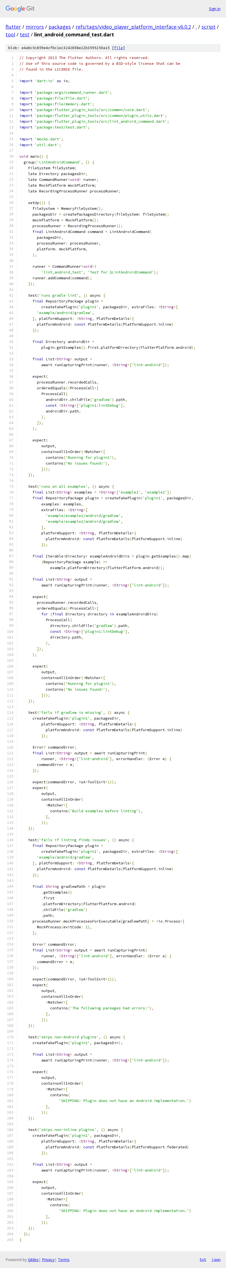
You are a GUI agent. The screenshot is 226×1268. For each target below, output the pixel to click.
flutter (13, 26)
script (208, 26)
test (24, 34)
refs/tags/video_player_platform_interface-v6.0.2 (133, 26)
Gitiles (33, 1259)
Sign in (214, 8)
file (118, 47)
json (216, 1259)
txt (203, 1259)
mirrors (35, 26)
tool (10, 34)
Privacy (48, 1259)
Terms (63, 1259)
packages (60, 26)
